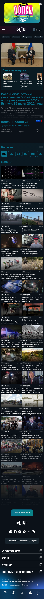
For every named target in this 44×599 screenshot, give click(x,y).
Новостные (5, 129)
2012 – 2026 (17, 126)
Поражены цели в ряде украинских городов (31, 230)
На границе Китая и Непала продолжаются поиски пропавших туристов (32, 344)
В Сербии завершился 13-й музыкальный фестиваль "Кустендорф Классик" (11, 208)
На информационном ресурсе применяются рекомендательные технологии (17, 580)
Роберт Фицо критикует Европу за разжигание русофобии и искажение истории (31, 436)
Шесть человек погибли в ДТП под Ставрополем (32, 253)
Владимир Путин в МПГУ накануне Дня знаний (31, 457)
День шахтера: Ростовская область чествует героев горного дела (32, 299)
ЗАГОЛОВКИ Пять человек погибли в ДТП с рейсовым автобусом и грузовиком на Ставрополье (11, 345)
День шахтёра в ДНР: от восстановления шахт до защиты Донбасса (10, 390)
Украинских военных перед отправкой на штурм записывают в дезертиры (32, 367)
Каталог (16, 37)
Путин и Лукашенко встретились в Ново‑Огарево (8, 504)
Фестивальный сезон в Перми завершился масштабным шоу (9, 253)
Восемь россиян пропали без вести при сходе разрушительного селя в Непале (10, 436)
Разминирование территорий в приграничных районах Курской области (31, 277)
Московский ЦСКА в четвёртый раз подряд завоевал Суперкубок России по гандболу (9, 459)
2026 (10, 162)
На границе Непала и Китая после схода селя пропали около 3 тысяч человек (11, 276)
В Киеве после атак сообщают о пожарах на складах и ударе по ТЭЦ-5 (32, 322)
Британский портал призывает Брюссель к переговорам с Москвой (10, 231)
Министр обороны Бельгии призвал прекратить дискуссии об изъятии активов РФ (32, 391)
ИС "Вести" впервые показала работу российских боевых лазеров (29, 186)
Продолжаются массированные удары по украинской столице (31, 481)
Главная (6, 37)
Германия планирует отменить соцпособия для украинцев (10, 481)
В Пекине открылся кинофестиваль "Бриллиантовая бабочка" (10, 299)
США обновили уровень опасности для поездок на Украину (11, 413)
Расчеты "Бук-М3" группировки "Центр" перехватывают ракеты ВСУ (11, 367)
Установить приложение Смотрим (22, 541)
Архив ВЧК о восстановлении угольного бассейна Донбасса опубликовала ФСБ (32, 414)
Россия (26, 126)
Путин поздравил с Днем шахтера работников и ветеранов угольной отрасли (31, 505)
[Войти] (34, 29)
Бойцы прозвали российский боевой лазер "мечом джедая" (11, 185)
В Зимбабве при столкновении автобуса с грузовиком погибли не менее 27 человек (10, 322)
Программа (27, 37)
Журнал (7, 564)
